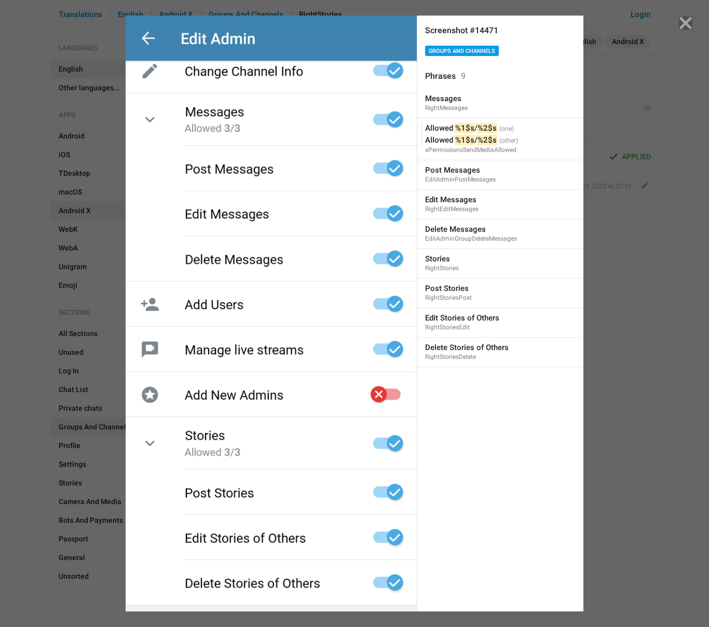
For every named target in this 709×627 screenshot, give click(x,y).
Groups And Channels (462, 51)
